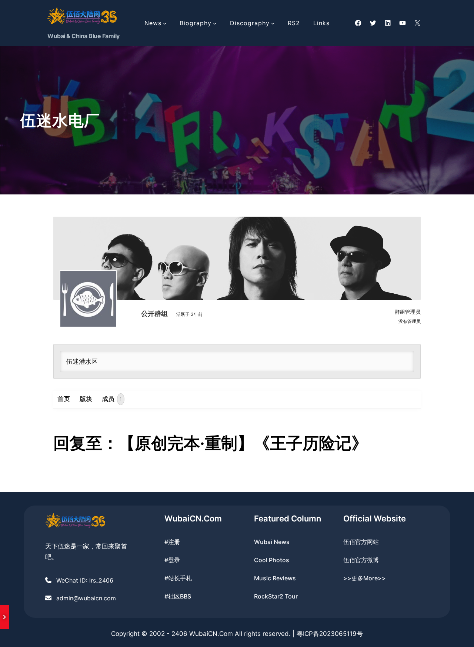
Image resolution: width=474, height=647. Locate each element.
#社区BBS (177, 596)
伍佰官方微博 (361, 560)
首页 (63, 399)
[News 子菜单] (165, 23)
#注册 (172, 542)
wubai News (272, 542)
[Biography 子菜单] (215, 23)
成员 (112, 399)
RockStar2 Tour (276, 596)
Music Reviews (275, 578)
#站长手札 (178, 578)
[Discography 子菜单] (273, 23)
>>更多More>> (364, 578)
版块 (86, 399)
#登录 (172, 560)
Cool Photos (271, 560)
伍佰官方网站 (361, 542)
